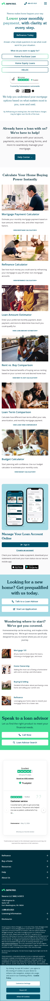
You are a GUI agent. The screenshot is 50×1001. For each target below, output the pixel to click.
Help (4, 872)
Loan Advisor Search (26, 742)
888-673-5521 (32, 3)
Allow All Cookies (23, 997)
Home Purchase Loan (25, 56)
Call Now (26, 734)
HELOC (25, 69)
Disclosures (7, 919)
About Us (6, 877)
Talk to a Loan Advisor (26, 601)
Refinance (6, 855)
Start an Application (27, 609)
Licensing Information (11, 913)
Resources (6, 866)
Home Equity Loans (25, 63)
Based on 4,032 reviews (25, 778)
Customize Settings (23, 983)
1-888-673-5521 (8, 909)
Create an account (25, 550)
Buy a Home (7, 861)
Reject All (23, 990)
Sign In (27, 544)
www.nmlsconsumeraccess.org (10, 943)
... (13, 813)
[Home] (9, 3)
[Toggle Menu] (45, 3)
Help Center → (25, 157)
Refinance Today (25, 35)
